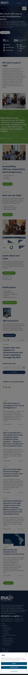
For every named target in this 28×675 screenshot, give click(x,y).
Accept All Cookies (14, 667)
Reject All (14, 663)
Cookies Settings (14, 671)
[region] (14, 663)
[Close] (26, 653)
